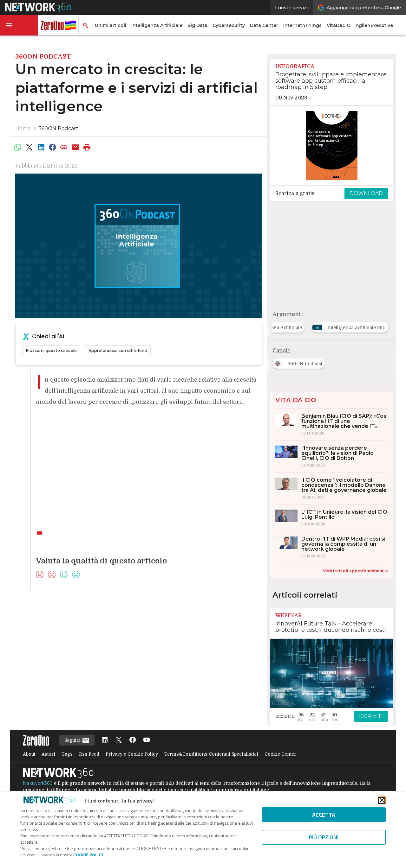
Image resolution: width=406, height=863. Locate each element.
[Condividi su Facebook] (52, 147)
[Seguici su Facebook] (132, 740)
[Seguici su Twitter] (118, 740)
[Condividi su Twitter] (29, 147)
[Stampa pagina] (87, 147)
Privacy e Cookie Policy (132, 754)
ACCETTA (323, 814)
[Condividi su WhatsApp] (18, 147)
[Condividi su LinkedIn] (41, 147)
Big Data (197, 25)
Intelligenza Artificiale (156, 25)
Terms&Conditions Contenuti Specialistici (211, 754)
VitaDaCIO (338, 25)
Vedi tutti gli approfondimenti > (355, 570)
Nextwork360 (38, 783)
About (29, 754)
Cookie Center (280, 754)
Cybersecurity (229, 25)
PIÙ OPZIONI (323, 837)
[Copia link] (64, 147)
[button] (19, 25)
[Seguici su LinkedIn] (104, 740)
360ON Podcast (58, 128)
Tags (67, 754)
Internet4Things (302, 25)
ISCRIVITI (371, 716)
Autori (48, 754)
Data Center (264, 25)
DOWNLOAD (366, 193)
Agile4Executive (374, 25)
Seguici (73, 740)
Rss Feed (89, 754)
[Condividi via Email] (75, 147)
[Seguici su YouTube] (146, 740)
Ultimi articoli (110, 25)
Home (23, 128)
